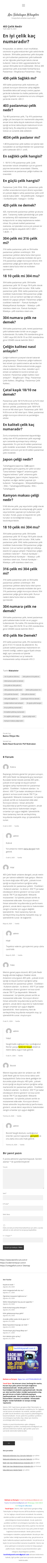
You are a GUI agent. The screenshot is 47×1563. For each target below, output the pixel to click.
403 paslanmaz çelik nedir (13, 690)
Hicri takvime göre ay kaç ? (12, 1336)
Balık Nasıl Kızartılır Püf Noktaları (19, 744)
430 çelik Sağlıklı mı (10, 699)
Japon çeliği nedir (29, 716)
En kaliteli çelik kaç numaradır (14, 712)
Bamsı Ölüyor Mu (11, 736)
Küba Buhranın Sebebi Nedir (12, 1470)
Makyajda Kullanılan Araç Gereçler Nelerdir (17, 1456)
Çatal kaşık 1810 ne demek (30, 699)
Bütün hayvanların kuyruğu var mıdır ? (15, 1325)
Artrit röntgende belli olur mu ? (13, 1290)
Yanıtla (16, 826)
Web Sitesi (6, 1214)
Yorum (5, 1167)
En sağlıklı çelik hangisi (11, 716)
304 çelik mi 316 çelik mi (31, 677)
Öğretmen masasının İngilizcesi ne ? (15, 1296)
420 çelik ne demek (28, 694)
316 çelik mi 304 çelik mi (12, 685)
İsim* (5, 1193)
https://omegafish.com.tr (11, 1265)
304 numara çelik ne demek (13, 681)
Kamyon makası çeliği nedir (13, 721)
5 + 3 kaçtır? (7, 1236)
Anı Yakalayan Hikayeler (23, 14)
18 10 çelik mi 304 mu (11, 677)
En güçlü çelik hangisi (34, 703)
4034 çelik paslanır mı (33, 690)
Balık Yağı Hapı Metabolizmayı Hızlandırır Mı (18, 1463)
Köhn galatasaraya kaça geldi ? (13, 1313)
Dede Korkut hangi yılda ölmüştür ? (15, 1308)
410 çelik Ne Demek (11, 694)
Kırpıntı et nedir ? (8, 1285)
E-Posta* (6, 1204)
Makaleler (14, 670)
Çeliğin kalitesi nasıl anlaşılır (13, 703)
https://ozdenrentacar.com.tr (13, 1262)
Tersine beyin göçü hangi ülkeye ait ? (15, 1331)
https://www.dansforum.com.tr (13, 1260)
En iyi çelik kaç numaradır (12, 708)
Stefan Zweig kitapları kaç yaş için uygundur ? (18, 1302)
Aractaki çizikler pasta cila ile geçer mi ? (16, 1319)
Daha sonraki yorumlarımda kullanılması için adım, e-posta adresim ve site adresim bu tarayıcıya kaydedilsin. (23, 1229)
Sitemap (26, 1265)
